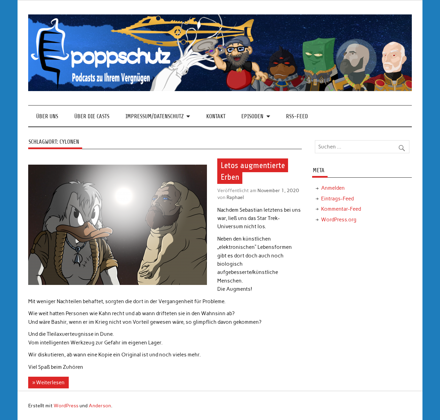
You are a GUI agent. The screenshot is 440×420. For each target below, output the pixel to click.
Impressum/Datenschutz (154, 116)
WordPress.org (338, 220)
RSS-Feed (297, 116)
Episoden (252, 116)
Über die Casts (91, 116)
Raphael (235, 197)
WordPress (66, 405)
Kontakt (216, 116)
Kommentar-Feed (341, 209)
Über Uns (47, 116)
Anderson (100, 405)
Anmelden (333, 188)
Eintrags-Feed (337, 199)
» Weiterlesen (48, 382)
